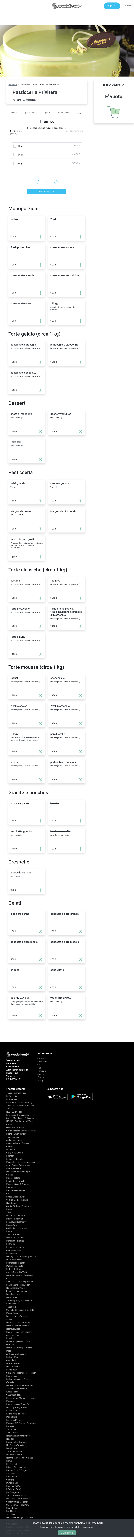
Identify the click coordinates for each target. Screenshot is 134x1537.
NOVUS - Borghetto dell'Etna (19, 1121)
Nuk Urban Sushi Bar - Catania (19, 1458)
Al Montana (11, 1099)
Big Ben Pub (11, 1464)
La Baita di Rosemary (16, 1222)
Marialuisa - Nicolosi (15, 1241)
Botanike (10, 1426)
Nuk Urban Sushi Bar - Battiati (19, 1385)
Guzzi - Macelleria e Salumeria (20, 1118)
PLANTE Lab (12, 1483)
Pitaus (9, 1231)
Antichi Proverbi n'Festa (17, 1272)
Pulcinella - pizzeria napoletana (20, 1162)
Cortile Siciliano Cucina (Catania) (21, 1130)
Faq (39, 1068)
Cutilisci (9, 1124)
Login (128, 5)
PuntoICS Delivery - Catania (19, 1347)
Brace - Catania (13, 1178)
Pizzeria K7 (11, 1149)
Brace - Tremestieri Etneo (18, 1332)
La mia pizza (11, 1369)
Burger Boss (11, 1376)
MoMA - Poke (12, 1357)
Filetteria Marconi (14, 1420)
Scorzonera (11, 1476)
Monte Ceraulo (13, 1363)
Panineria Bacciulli (14, 1266)
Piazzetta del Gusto (15, 1215)
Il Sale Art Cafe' (13, 1489)
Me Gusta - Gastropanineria (18, 1498)
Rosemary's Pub (13, 1486)
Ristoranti (13, 84)
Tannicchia (11, 1307)
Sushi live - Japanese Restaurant (21, 1373)
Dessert (13, 112)
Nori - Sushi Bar (13, 1366)
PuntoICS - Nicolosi (15, 1237)
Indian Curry (11, 1253)
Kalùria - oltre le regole (16, 1442)
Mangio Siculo (12, 1448)
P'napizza (10, 1338)
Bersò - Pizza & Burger (16, 1470)
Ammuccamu (12, 1432)
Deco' (9, 1351)
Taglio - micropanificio (16, 1093)
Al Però (9, 1319)
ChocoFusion (12, 1360)
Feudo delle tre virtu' (15, 1181)
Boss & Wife (12, 1225)
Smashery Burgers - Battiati (19, 1300)
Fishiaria (9, 1461)
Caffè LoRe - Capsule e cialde (20, 1310)
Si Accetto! (67, 1532)
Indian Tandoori (13, 1410)
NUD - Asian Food (14, 1112)
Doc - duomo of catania (17, 1316)
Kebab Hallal (12, 1392)
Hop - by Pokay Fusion (16, 1407)
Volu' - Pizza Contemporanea (19, 1281)
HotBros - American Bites (18, 1322)
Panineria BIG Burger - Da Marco (21, 1423)
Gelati (47, 112)
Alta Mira (10, 1108)
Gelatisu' (10, 1480)
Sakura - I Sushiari (14, 1451)
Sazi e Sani (11, 1429)
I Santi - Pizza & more (16, 1467)
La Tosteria (11, 1096)
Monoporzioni (64, 112)
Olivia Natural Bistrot (15, 1127)
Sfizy (8, 1212)
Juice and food (13, 1335)
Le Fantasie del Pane (16, 1414)
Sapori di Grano (13, 1234)
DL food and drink (14, 1259)
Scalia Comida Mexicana (17, 1502)
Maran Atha (11, 1297)
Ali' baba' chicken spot (16, 1354)
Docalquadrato (13, 1294)
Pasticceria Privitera (15, 1190)
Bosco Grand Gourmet (16, 1197)
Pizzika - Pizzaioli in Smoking (19, 1102)
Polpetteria (11, 1417)
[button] (79, 113)
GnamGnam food (13, 1395)
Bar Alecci (11, 1511)
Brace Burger (12, 1508)
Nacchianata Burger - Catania (19, 1517)
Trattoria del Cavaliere (16, 1388)
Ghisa (8, 1193)
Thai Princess (12, 1137)
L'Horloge (10, 1244)
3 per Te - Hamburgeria (16, 1291)
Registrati (112, 5)
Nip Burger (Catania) (15, 1445)
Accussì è (10, 1473)
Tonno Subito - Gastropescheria (20, 1105)
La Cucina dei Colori (15, 1159)
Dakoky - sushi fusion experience (21, 1256)
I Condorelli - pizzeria (15, 1263)
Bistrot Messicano (14, 1168)
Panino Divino (12, 1313)
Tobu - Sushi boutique (16, 1495)
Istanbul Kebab (13, 1329)
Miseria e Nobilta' (14, 1454)
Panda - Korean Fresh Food (18, 1404)
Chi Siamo (41, 1058)
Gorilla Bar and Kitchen (16, 1228)
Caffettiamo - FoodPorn (17, 1505)
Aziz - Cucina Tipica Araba (18, 1165)
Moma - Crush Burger (16, 1134)
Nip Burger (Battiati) (15, 1288)
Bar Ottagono (12, 1492)
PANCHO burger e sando (17, 1325)
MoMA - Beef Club (14, 1219)
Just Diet (10, 1514)
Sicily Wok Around (14, 1153)
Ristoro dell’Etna (13, 1269)
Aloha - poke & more (15, 1140)
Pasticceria (30, 112)
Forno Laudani (12, 1303)
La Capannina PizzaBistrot (18, 1285)
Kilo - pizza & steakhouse (17, 1115)
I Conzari (10, 1156)
